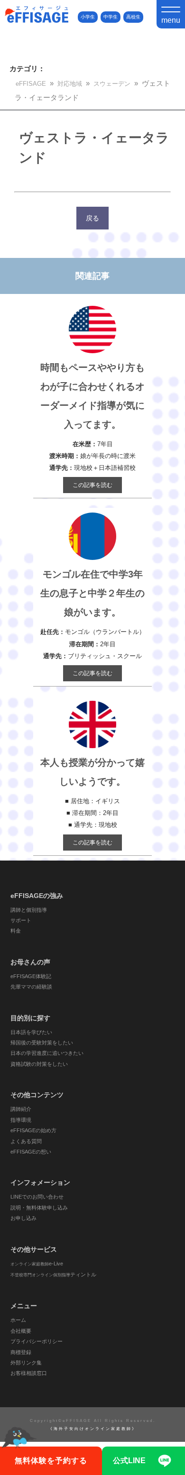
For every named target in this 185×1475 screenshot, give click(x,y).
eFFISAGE (31, 83)
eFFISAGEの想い (30, 1151)
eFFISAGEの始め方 (33, 1130)
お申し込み (23, 1218)
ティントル (53, 1274)
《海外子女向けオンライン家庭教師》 (92, 1428)
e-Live (36, 1263)
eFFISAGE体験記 (30, 976)
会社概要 (20, 1331)
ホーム (18, 1320)
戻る (92, 218)
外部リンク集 (26, 1362)
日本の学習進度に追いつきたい (46, 1053)
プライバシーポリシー (36, 1341)
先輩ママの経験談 (31, 986)
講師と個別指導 (28, 910)
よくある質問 (26, 1141)
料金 (15, 931)
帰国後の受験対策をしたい (41, 1042)
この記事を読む (92, 485)
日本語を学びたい (31, 1032)
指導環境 (20, 1120)
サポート (20, 920)
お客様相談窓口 (28, 1373)
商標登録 (20, 1352)
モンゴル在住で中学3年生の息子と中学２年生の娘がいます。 (92, 593)
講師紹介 (20, 1109)
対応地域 (69, 83)
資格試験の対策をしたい (39, 1064)
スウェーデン (111, 83)
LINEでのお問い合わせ (37, 1197)
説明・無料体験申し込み (39, 1207)
